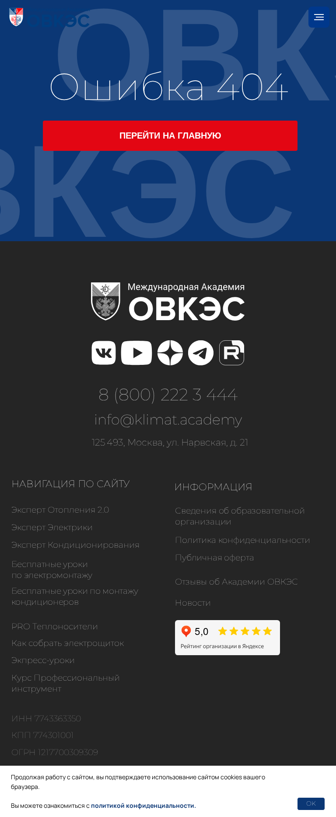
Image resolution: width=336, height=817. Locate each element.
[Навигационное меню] (319, 17)
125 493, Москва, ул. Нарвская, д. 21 (170, 442)
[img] (103, 353)
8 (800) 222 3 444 (168, 394)
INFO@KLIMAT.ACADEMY (168, 419)
